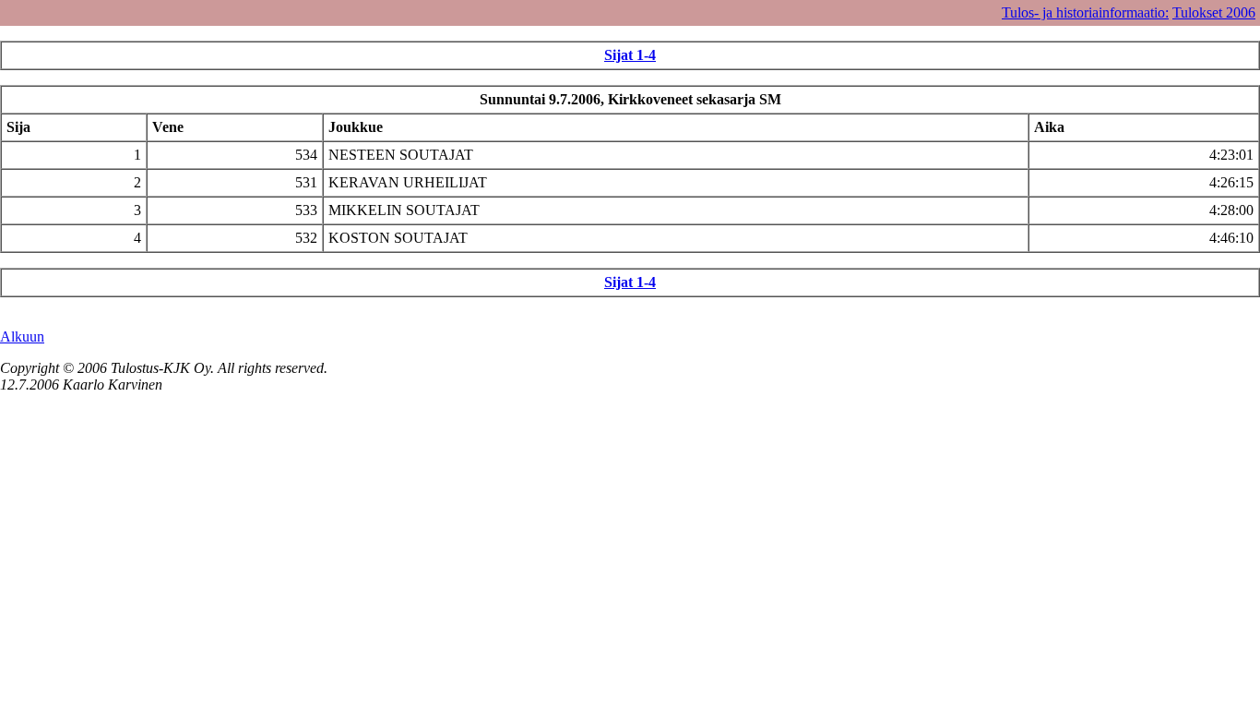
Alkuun (22, 336)
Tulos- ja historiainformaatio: (1085, 12)
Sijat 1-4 (630, 55)
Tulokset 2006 (1213, 12)
